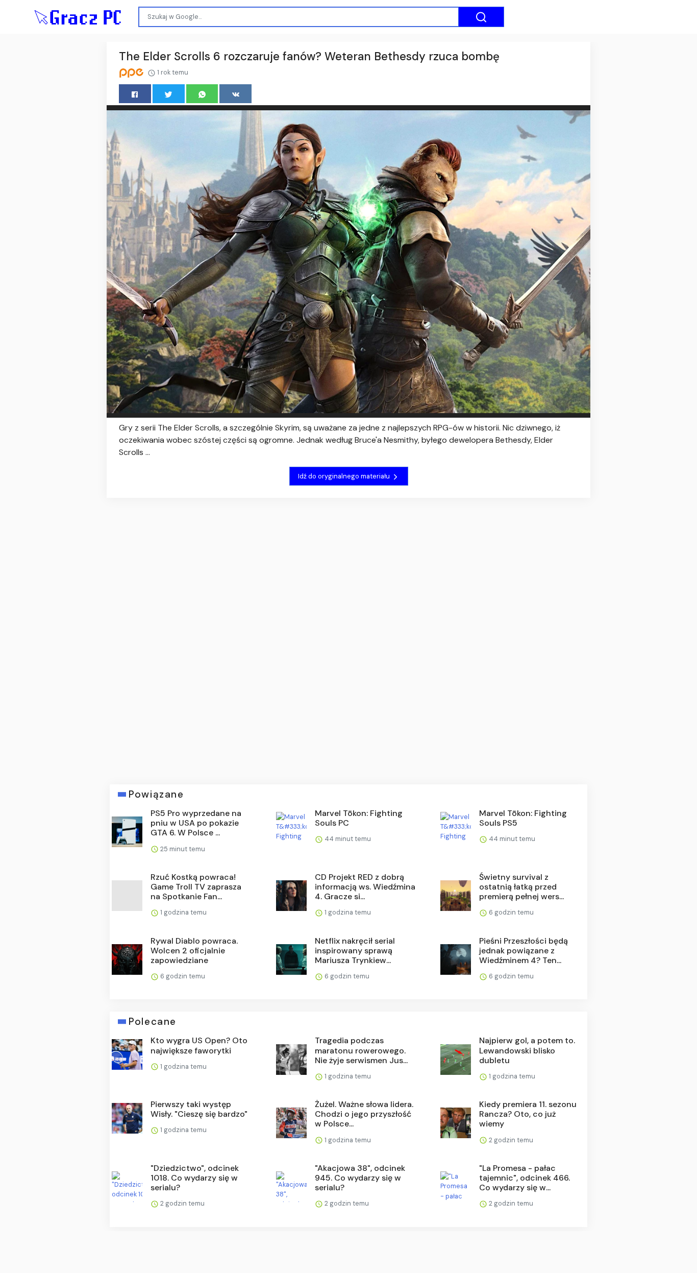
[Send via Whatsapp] (202, 93)
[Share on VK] (235, 93)
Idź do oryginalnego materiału (344, 476)
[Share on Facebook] (135, 93)
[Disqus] (348, 633)
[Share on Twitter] (169, 93)
